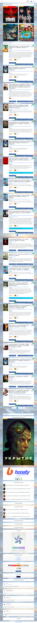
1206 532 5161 (20, 302)
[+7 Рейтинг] (32, 84)
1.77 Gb (26, 341)
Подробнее (31, 64)
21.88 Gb (26, 250)
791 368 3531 (21, 119)
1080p (29, 270)
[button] (32, 1)
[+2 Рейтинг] (32, 268)
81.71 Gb (26, 355)
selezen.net (18, 557)
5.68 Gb (26, 155)
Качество (25, 50)
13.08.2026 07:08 (13, 372)
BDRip (32, 71)
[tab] (16, 64)
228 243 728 (21, 64)
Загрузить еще (6, 414)
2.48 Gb (26, 373)
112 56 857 (21, 232)
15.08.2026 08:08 (13, 175)
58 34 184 (21, 386)
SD (9, 72)
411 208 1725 (21, 373)
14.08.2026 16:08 (13, 231)
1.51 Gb (26, 101)
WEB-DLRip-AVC (26, 89)
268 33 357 (20, 264)
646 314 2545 (21, 138)
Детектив (18, 215)
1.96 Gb (26, 64)
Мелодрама (21, 50)
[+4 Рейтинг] (32, 325)
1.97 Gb (26, 119)
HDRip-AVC (29, 50)
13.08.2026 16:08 (13, 355)
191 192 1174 (21, 155)
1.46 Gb (26, 81)
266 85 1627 (21, 322)
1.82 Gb (26, 138)
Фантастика (25, 71)
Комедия (18, 89)
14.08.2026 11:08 (13, 264)
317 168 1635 (21, 341)
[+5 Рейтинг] (32, 305)
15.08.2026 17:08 (13, 154)
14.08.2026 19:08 (13, 190)
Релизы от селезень (13, 50)
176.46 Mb (26, 264)
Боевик (18, 50)
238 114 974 (21, 208)
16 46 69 (21, 250)
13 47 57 (21, 355)
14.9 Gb (26, 386)
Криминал (24, 215)
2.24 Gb (26, 302)
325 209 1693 (21, 81)
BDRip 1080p (26, 270)
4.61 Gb (26, 208)
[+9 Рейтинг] (32, 180)
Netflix (30, 89)
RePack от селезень (13, 256)
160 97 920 (21, 405)
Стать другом (18, 571)
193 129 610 (21, 101)
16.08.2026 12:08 (13, 101)
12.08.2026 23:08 (13, 386)
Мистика (28, 215)
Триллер (21, 71)
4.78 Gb (26, 232)
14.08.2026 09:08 (13, 278)
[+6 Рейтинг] (32, 46)
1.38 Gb (26, 405)
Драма (18, 71)
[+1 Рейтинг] (32, 239)
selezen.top (18, 558)
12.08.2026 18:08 (13, 404)
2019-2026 (20, 622)
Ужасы (21, 126)
